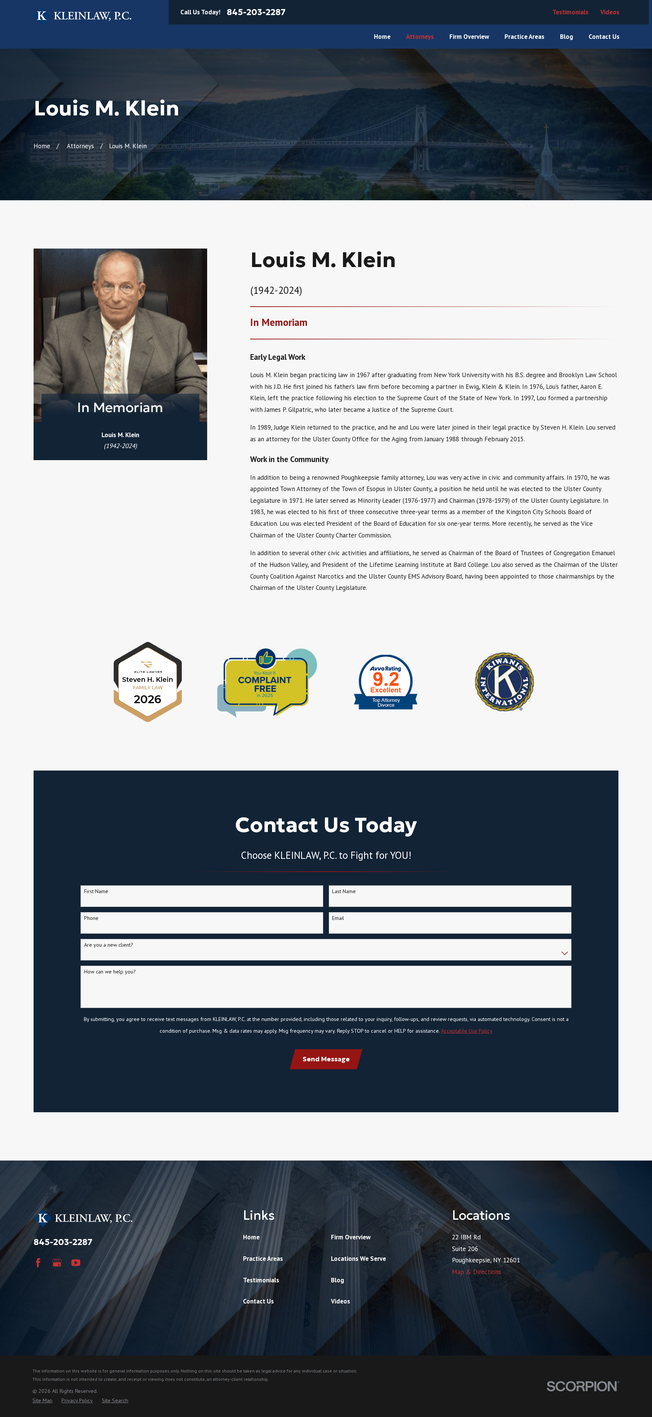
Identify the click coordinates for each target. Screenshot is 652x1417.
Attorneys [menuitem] (420, 36)
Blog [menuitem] (566, 36)
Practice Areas (263, 1258)
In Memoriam (279, 322)
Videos (610, 12)
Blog (337, 1280)
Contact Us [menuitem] (604, 36)
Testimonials (570, 12)
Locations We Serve (358, 1258)
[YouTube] (75, 1262)
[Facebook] (38, 1262)
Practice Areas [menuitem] (524, 36)
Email (338, 918)
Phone (91, 918)
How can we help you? (110, 972)
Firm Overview (351, 1237)
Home (251, 1237)
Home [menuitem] (382, 36)
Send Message (326, 1059)
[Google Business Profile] (57, 1262)
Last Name (344, 891)
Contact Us (258, 1301)
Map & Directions (476, 1272)
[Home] (81, 15)
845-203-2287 (256, 12)
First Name (96, 891)
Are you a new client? (108, 945)
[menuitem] (42, 1401)
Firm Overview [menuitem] (469, 36)
